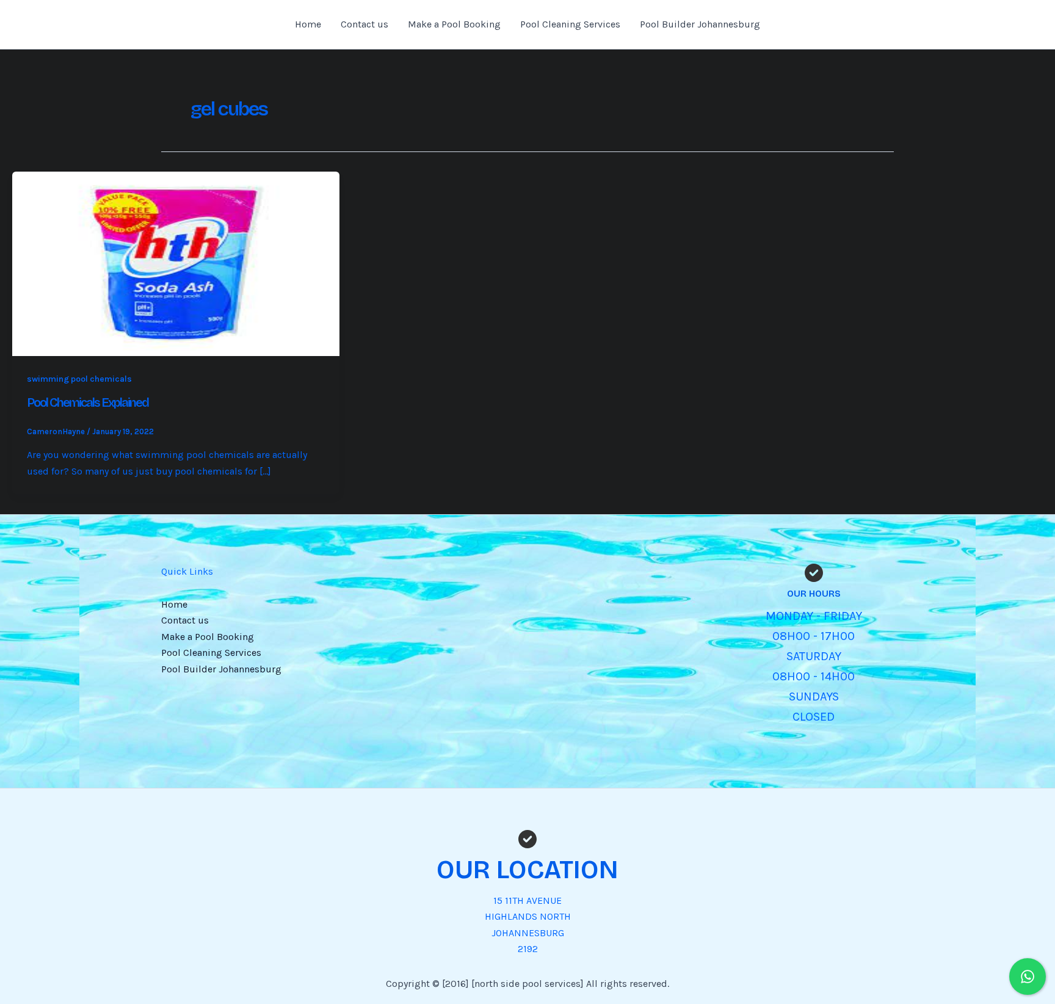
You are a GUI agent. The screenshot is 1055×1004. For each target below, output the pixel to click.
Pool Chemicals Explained (87, 402)
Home (308, 24)
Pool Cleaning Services (570, 24)
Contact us (364, 24)
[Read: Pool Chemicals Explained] (175, 263)
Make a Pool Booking (454, 24)
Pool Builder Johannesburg (700, 24)
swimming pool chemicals (79, 379)
